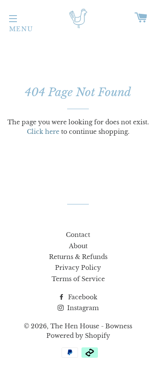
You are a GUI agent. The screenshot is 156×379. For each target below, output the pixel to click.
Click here (43, 132)
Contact (78, 235)
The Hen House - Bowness (91, 326)
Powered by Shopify (78, 336)
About (78, 246)
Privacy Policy (78, 268)
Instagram (82, 308)
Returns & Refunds (78, 257)
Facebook (82, 297)
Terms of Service (78, 279)
